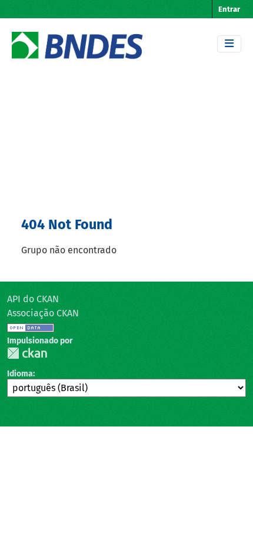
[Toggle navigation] (229, 43)
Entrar (229, 9)
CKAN (27, 353)
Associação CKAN (43, 313)
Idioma (20, 374)
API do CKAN (33, 299)
